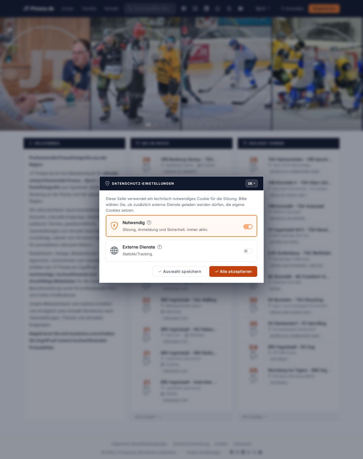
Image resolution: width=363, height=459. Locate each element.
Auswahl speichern (182, 271)
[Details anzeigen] (149, 222)
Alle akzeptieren (236, 271)
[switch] (248, 251)
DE (250, 184)
